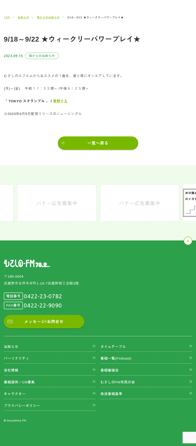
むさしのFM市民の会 (117, 382)
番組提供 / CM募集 (19, 382)
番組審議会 (109, 370)
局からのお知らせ (48, 17)
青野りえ (60, 101)
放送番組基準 (111, 394)
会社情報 (11, 370)
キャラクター (15, 394)
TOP (7, 17)
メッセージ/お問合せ (44, 322)
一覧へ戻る (98, 143)
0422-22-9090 (43, 305)
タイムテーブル (113, 347)
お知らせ (23, 17)
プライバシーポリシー (22, 406)
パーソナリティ (16, 358)
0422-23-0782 (43, 296)
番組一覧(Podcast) (115, 358)
